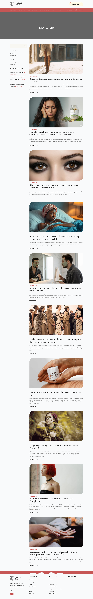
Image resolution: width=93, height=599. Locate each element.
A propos (51, 579)
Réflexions (79, 10)
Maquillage (32, 10)
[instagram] (13, 594)
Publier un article (53, 584)
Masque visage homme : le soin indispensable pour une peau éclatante (55, 289)
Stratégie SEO (52, 593)
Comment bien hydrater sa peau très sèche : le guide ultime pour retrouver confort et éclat (53, 553)
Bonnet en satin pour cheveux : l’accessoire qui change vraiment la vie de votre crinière (54, 237)
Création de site (52, 591)
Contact (50, 582)
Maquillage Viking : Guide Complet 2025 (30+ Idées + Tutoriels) (54, 447)
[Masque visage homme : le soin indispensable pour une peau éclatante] (56, 268)
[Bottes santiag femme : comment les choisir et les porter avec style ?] (56, 59)
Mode (54, 10)
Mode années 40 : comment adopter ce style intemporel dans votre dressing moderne (55, 340)
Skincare (13, 10)
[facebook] (11, 594)
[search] (25, 46)
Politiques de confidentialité (55, 589)
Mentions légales (53, 586)
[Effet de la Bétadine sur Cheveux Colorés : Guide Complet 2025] (56, 479)
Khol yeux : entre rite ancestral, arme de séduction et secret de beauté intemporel (18, 84)
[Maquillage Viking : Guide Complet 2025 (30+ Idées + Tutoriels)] (56, 426)
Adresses (69, 10)
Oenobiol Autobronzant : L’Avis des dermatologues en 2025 (55, 393)
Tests (61, 10)
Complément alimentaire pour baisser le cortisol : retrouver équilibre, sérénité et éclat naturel (18, 78)
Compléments (45, 10)
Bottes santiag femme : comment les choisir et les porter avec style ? (55, 80)
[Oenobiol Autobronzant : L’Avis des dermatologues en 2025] (56, 373)
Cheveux (22, 10)
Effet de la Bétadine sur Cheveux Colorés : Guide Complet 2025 (52, 500)
